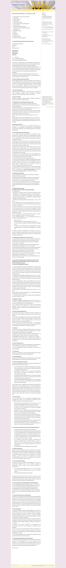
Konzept (18, 10)
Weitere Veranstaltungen (50, 106)
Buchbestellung (42, 10)
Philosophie (14, 10)
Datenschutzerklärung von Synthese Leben (38, 565)
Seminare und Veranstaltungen (26, 10)
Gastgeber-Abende (35, 10)
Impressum (52, 565)
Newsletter (48, 10)
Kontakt (47, 565)
